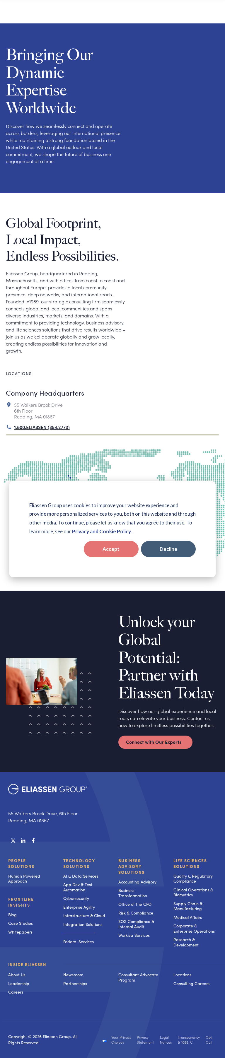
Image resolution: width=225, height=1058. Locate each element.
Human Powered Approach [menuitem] (24, 878)
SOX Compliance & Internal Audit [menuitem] (136, 924)
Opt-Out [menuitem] (210, 1040)
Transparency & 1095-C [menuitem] (189, 1040)
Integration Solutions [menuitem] (82, 924)
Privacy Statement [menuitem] (145, 1040)
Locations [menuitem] (182, 974)
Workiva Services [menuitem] (134, 935)
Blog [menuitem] (12, 914)
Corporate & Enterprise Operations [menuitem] (194, 928)
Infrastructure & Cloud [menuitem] (84, 915)
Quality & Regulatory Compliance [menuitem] (193, 878)
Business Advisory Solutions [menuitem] (131, 866)
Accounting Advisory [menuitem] (137, 882)
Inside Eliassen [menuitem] (27, 964)
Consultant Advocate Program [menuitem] (138, 977)
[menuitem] (85, 965)
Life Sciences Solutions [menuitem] (190, 863)
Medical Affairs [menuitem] (187, 917)
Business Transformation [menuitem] (132, 893)
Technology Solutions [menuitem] (79, 863)
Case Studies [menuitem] (20, 923)
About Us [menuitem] (16, 974)
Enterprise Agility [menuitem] (79, 907)
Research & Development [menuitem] (186, 942)
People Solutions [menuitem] (21, 863)
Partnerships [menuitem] (75, 983)
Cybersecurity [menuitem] (76, 898)
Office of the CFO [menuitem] (134, 904)
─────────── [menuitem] (79, 933)
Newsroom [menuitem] (73, 974)
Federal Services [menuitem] (78, 941)
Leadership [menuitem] (18, 983)
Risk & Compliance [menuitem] (135, 913)
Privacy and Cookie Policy (101, 531)
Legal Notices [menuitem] (166, 1040)
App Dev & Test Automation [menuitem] (77, 887)
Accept (111, 549)
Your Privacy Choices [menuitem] (121, 1040)
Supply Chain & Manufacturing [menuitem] (187, 906)
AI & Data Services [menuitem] (80, 876)
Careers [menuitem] (15, 992)
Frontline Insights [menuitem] (21, 902)
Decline (168, 549)
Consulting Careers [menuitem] (191, 983)
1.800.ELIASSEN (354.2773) (42, 427)
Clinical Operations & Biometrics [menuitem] (193, 892)
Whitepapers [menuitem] (20, 932)
